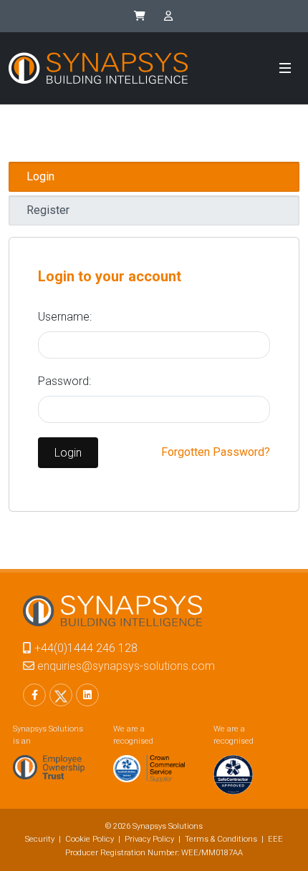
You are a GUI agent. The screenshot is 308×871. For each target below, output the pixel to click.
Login (68, 452)
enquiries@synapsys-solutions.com (126, 666)
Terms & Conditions (221, 839)
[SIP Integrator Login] (168, 16)
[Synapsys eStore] (139, 16)
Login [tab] (40, 176)
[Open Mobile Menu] (285, 68)
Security (39, 839)
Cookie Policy (89, 839)
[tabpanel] (154, 374)
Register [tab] (48, 210)
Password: (64, 381)
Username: (65, 316)
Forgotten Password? (215, 452)
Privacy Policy (149, 839)
